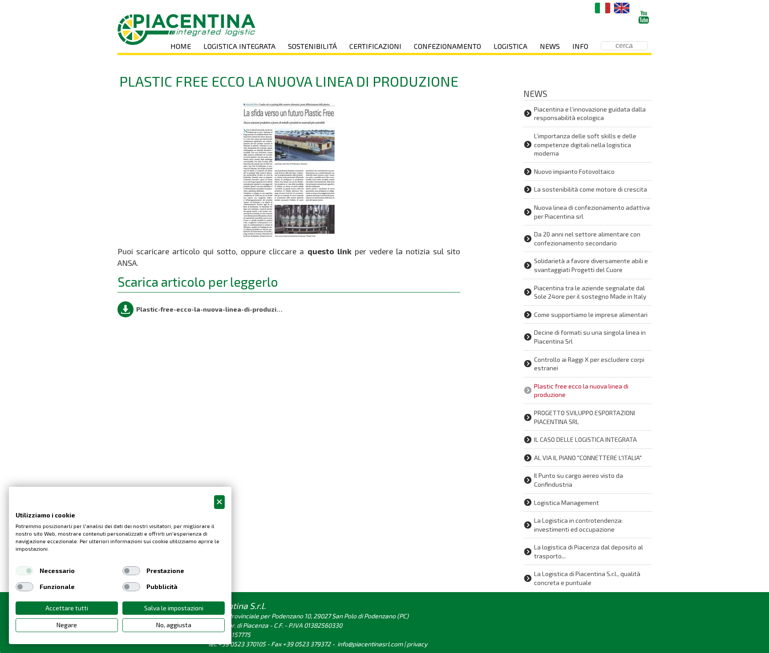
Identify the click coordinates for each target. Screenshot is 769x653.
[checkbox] (24, 570)
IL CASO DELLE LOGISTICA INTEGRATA (585, 439)
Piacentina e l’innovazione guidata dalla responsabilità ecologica (590, 113)
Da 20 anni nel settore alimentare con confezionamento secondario (587, 238)
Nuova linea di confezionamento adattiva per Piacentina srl (592, 212)
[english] (621, 8)
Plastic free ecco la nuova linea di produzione (581, 390)
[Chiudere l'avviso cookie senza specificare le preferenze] (219, 502)
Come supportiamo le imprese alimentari (591, 314)
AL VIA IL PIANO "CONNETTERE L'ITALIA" (588, 457)
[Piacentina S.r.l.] (186, 29)
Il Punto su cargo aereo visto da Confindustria (578, 480)
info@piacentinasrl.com (370, 644)
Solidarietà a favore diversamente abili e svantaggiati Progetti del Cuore (591, 265)
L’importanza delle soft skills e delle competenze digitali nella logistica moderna (585, 144)
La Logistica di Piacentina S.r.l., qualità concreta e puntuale (587, 578)
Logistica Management (566, 502)
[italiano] (602, 8)
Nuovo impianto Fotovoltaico (574, 171)
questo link (330, 251)
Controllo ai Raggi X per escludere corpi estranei (589, 364)
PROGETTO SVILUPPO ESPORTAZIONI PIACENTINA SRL (584, 417)
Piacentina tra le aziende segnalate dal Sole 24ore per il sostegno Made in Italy (590, 292)
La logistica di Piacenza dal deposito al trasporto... (588, 551)
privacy (417, 644)
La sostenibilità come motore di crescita (590, 189)
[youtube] (643, 17)
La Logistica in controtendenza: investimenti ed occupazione (578, 525)
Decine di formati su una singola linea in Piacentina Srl (590, 337)
